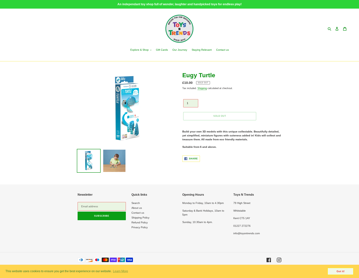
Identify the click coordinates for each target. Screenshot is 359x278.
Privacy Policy (139, 227)
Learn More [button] (120, 271)
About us (136, 207)
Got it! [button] (341, 271)
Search (135, 202)
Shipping (202, 88)
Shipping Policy (140, 217)
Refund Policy (139, 222)
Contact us (137, 212)
